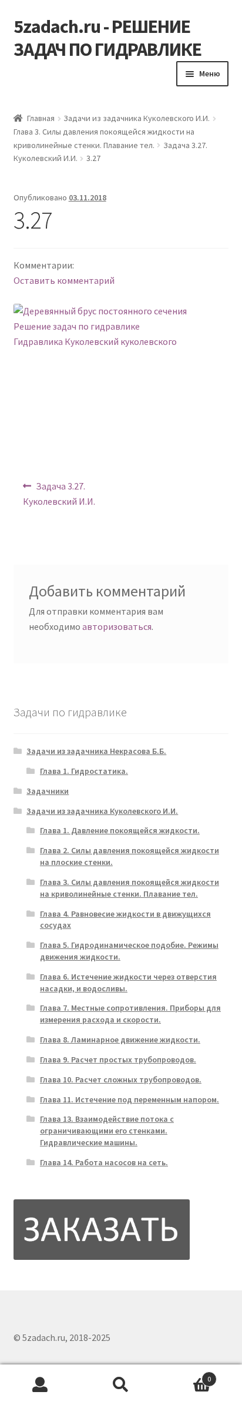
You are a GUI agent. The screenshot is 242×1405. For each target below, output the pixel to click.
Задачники (47, 791)
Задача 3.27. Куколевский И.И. (59, 493)
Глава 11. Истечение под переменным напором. (129, 1099)
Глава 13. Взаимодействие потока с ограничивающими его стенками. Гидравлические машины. (107, 1131)
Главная (41, 118)
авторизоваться (117, 626)
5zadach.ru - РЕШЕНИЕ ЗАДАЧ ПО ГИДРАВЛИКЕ (107, 38)
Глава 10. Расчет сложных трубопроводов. (120, 1079)
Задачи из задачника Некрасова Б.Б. (96, 751)
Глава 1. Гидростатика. (84, 771)
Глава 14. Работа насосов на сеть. (104, 1162)
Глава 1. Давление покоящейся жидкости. (120, 830)
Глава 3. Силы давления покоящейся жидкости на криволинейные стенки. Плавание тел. (129, 888)
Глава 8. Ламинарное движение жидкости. (120, 1039)
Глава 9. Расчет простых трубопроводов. (118, 1059)
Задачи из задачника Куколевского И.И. (136, 118)
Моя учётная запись (40, 1385)
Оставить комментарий (64, 280)
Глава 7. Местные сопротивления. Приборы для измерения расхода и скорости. (130, 1013)
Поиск (120, 1385)
